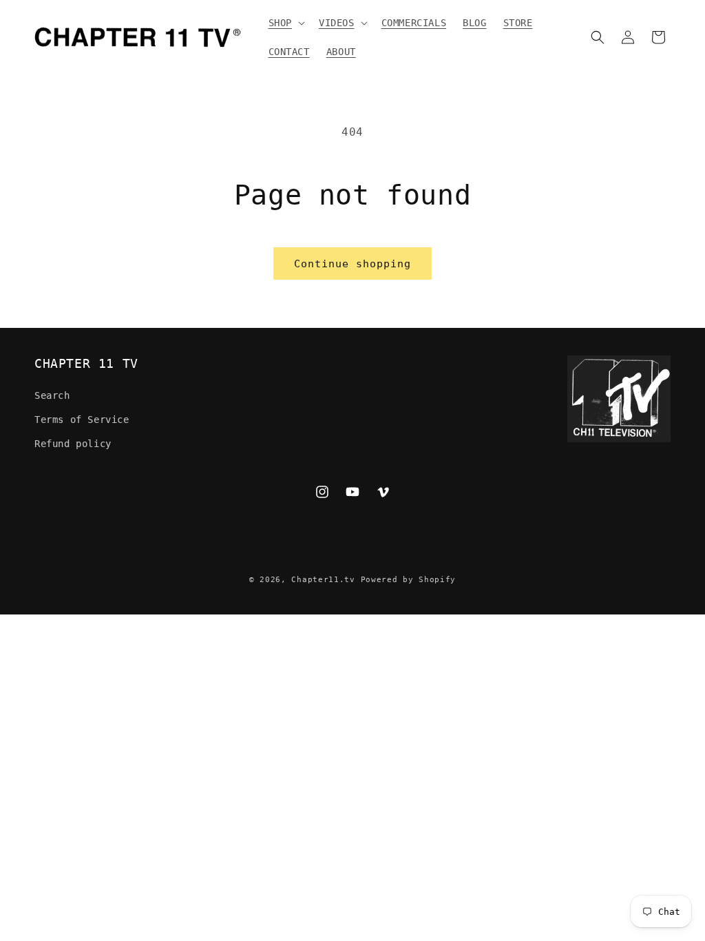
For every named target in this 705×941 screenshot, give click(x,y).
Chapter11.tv (323, 579)
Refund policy (73, 443)
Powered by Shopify (408, 579)
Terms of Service (81, 419)
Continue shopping (352, 264)
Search (52, 395)
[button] (285, 22)
